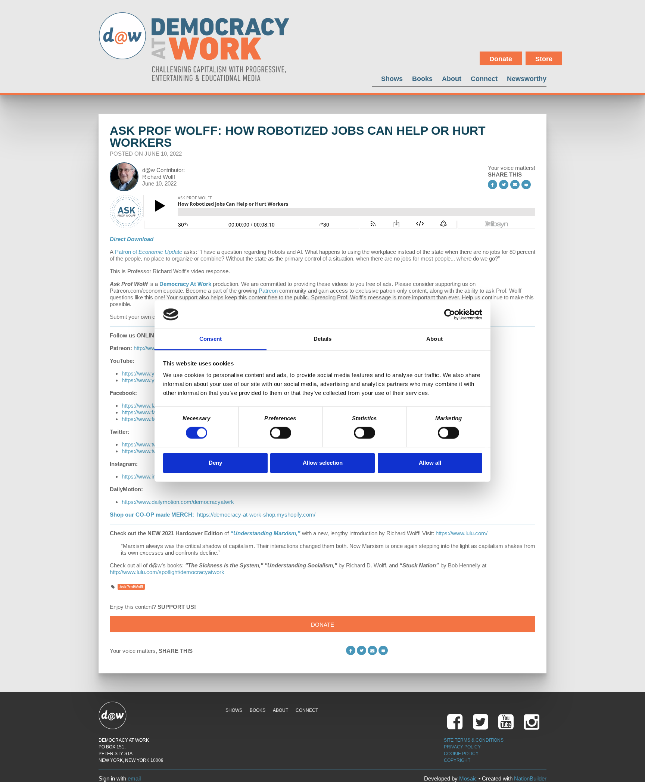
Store (543, 59)
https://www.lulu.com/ (461, 533)
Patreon (268, 290)
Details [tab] (323, 339)
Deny (215, 463)
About (451, 78)
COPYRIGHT (457, 760)
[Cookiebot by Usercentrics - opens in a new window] (449, 314)
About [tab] (434, 339)
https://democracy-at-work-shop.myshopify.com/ (256, 514)
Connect (484, 78)
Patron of (148, 252)
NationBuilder (530, 778)
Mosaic (468, 778)
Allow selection (323, 463)
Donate (500, 59)
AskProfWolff (131, 587)
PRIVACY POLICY (462, 747)
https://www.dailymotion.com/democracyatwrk (178, 502)
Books (422, 78)
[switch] (280, 433)
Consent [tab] (210, 339)
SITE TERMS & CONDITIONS (474, 740)
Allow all (430, 463)
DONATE (322, 624)
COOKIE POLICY (461, 753)
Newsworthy (526, 78)
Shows (392, 78)
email (134, 778)
